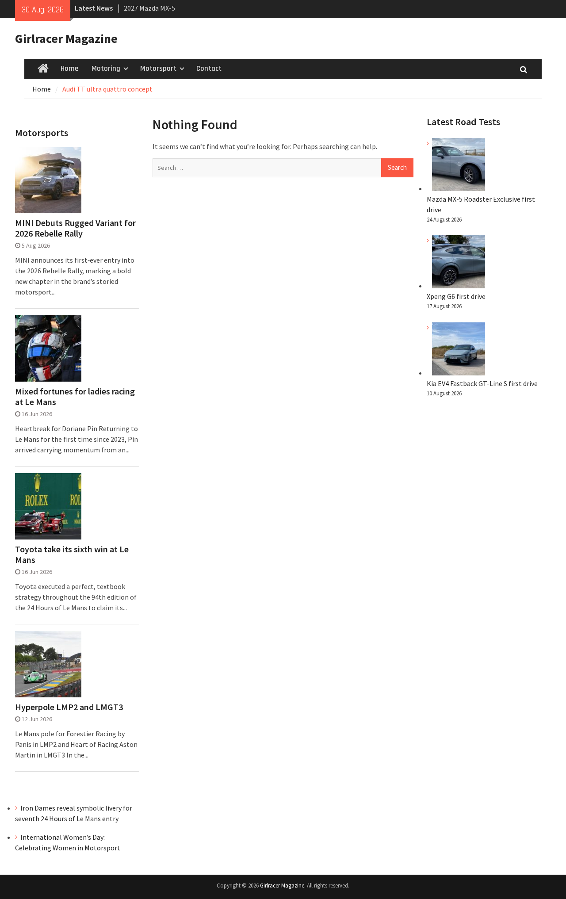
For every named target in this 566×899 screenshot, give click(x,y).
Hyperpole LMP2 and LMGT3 (69, 707)
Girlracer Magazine (66, 38)
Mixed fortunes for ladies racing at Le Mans (75, 396)
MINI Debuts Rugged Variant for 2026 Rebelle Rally (75, 228)
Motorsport (158, 68)
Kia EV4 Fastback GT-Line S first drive (482, 383)
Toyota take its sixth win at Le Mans (72, 554)
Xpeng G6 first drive (456, 296)
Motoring (106, 68)
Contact (209, 68)
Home (69, 68)
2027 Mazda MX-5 (149, 7)
